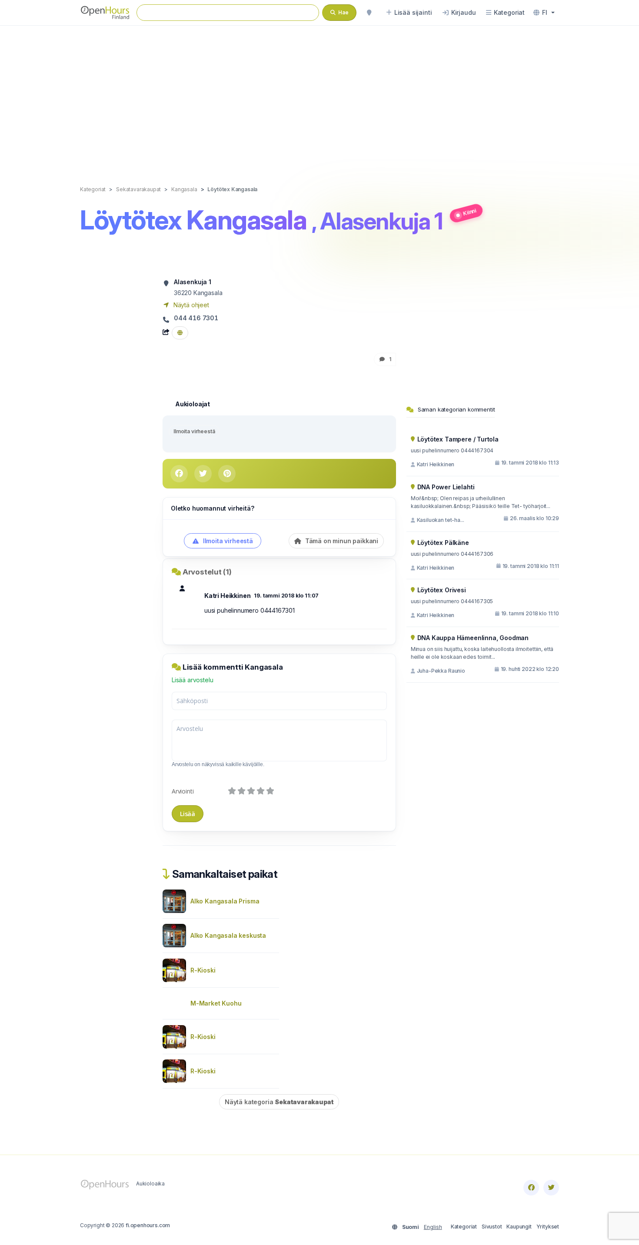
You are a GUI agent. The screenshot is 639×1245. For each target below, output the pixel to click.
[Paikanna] (369, 12)
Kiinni (469, 212)
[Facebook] (531, 1187)
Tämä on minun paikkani (340, 540)
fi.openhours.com (148, 1225)
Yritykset (547, 1226)
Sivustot (492, 1226)
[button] (544, 12)
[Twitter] (551, 1187)
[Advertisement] (319, 96)
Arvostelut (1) (207, 572)
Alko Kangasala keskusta (228, 935)
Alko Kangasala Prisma (224, 901)
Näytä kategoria (279, 1102)
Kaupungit (518, 1226)
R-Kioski (203, 970)
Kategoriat (464, 1226)
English (433, 1227)
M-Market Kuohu (216, 1003)
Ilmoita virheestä (194, 431)
